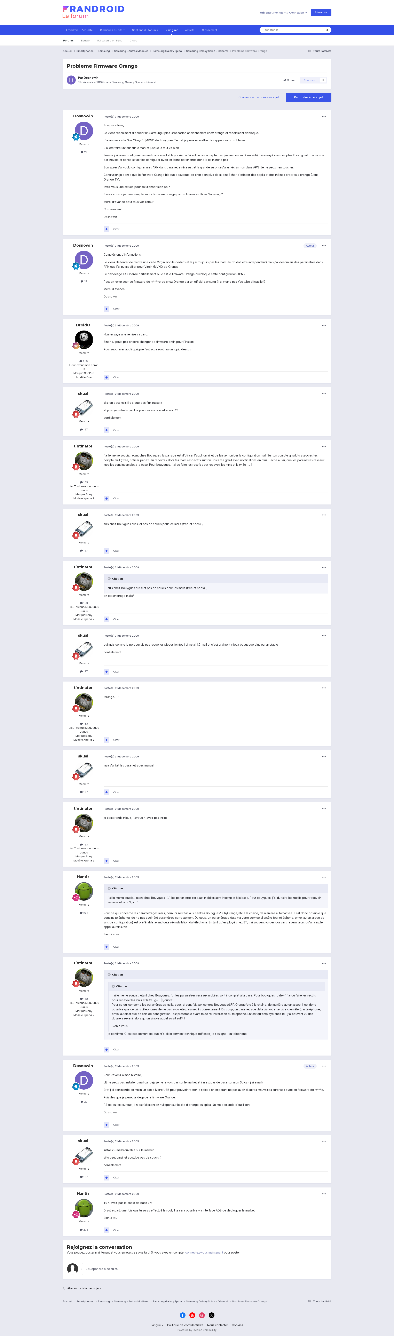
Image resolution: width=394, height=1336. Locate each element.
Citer (116, 229)
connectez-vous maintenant (204, 1252)
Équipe (85, 40)
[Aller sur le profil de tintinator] (84, 461)
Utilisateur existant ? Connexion (282, 12)
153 (85, 482)
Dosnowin (91, 77)
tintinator (83, 446)
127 (85, 429)
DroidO (83, 325)
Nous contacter (217, 1325)
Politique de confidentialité (185, 1325)
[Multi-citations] (106, 229)
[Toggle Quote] (109, 578)
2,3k (85, 361)
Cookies (237, 1325)
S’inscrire (321, 12)
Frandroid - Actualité (79, 30)
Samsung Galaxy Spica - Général (134, 82)
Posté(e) (121, 116)
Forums (68, 40)
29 (85, 152)
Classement (209, 30)
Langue (156, 1325)
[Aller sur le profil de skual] (84, 408)
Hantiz (83, 877)
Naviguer (171, 30)
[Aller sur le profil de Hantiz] (84, 891)
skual (83, 393)
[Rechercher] (326, 30)
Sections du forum (144, 30)
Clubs (133, 40)
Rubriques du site (111, 30)
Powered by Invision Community (197, 1329)
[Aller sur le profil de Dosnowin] (71, 80)
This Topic (310, 29)
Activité (190, 30)
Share (290, 80)
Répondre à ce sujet (308, 97)
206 (85, 912)
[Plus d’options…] (324, 116)
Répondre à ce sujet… (104, 1269)
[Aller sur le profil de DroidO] (84, 340)
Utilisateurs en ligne (109, 40)
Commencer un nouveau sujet (258, 97)
